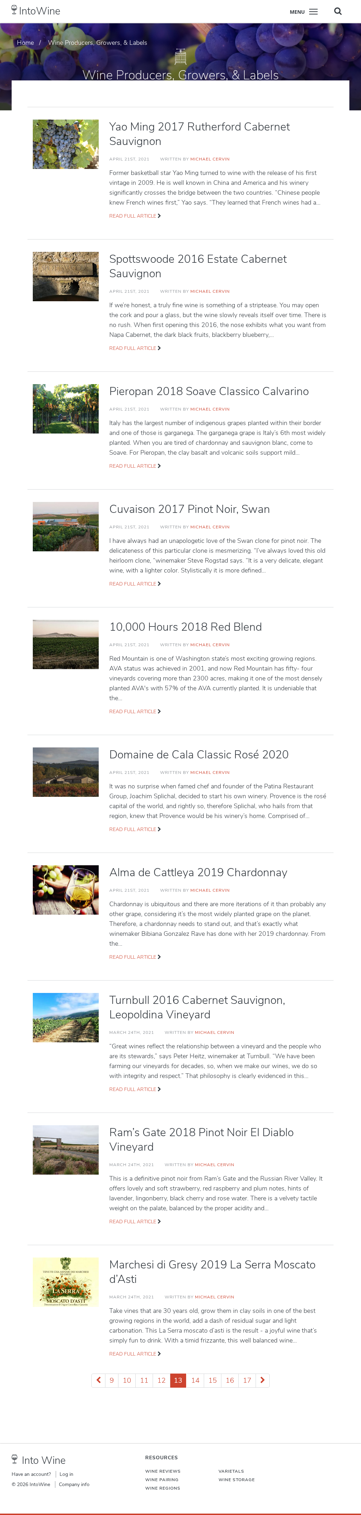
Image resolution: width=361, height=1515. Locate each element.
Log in (66, 1474)
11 (144, 1380)
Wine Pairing (162, 1480)
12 (161, 1380)
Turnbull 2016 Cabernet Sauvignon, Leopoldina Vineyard (197, 1007)
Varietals (231, 1471)
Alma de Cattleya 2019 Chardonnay (198, 872)
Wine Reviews (163, 1471)
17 (247, 1380)
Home (25, 42)
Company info (74, 1484)
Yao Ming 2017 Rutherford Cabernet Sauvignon (199, 134)
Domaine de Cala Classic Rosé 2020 (199, 754)
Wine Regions (162, 1488)
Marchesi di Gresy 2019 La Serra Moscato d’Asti (212, 1272)
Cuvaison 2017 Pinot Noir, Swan (189, 509)
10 (127, 1380)
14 (195, 1380)
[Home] (14, 9)
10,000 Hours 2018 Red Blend (185, 627)
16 (230, 1380)
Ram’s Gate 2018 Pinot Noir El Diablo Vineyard (201, 1140)
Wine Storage (237, 1480)
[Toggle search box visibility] (338, 11)
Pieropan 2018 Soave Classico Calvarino (209, 391)
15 (212, 1380)
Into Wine (44, 1460)
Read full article (132, 216)
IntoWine (39, 11)
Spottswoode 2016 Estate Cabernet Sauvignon (198, 266)
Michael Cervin (210, 159)
